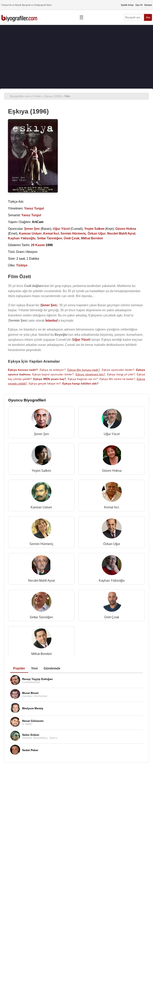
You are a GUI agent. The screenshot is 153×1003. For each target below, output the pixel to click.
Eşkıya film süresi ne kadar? (117, 379)
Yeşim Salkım (41, 470)
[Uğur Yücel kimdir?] (112, 419)
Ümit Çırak (111, 617)
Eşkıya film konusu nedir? (83, 369)
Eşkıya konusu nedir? (23, 369)
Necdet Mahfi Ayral (41, 580)
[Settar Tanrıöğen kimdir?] (41, 603)
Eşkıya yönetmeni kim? (90, 374)
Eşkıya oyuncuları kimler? (118, 369)
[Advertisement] (76, 57)
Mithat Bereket (41, 654)
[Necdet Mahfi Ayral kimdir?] (41, 566)
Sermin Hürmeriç (41, 544)
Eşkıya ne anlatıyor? (53, 369)
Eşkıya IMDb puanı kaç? (49, 379)
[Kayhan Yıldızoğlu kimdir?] (112, 566)
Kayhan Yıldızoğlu (112, 580)
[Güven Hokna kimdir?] (112, 456)
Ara (148, 17)
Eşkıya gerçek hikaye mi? (45, 383)
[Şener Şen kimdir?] (41, 419)
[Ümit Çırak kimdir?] (112, 603)
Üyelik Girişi (127, 5)
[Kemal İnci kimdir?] (112, 493)
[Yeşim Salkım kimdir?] (41, 456)
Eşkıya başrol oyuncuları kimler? (53, 374)
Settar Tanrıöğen (41, 617)
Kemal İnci (111, 507)
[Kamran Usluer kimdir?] (41, 493)
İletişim (148, 5)
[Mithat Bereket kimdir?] (41, 639)
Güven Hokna (112, 470)
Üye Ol (138, 5)
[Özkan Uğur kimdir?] (112, 529)
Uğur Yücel (112, 434)
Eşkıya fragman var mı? (83, 379)
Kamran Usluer (41, 507)
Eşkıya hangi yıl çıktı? (121, 374)
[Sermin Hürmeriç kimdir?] (41, 529)
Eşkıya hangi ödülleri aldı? (80, 383)
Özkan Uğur (111, 544)
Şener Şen (41, 434)
